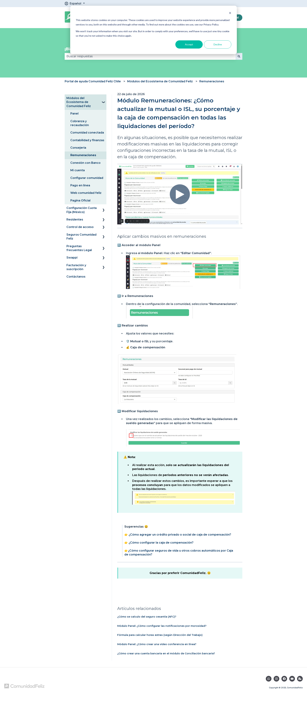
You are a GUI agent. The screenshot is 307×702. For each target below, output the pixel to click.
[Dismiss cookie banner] (230, 13)
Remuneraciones (211, 81)
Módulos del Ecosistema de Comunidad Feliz (160, 81)
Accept (189, 44)
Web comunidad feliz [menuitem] (85, 193)
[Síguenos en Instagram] (276, 679)
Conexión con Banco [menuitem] (85, 162)
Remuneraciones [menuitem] (83, 155)
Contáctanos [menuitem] (75, 276)
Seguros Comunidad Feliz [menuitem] (81, 236)
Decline (218, 44)
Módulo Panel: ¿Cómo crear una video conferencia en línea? (156, 644)
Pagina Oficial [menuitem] (80, 200)
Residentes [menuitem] (74, 219)
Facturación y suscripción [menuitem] (76, 267)
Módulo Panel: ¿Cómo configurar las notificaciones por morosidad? (161, 625)
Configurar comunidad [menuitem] (86, 178)
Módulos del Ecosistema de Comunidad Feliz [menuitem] (78, 102)
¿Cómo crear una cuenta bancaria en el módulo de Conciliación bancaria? (166, 653)
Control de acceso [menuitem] (80, 227)
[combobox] (150, 56)
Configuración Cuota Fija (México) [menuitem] (81, 210)
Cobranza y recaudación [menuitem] (79, 123)
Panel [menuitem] (74, 113)
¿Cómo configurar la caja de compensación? (161, 542)
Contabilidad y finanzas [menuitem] (87, 140)
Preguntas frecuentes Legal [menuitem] (79, 248)
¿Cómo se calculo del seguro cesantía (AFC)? (146, 616)
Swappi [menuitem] (71, 257)
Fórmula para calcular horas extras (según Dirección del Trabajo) (160, 635)
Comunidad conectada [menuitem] (87, 132)
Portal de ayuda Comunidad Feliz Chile (93, 81)
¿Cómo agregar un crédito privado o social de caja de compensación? (180, 534)
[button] (103, 98)
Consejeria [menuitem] (78, 147)
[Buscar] (239, 56)
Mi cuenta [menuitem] (77, 170)
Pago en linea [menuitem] (80, 185)
